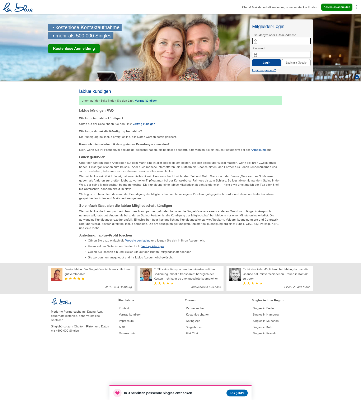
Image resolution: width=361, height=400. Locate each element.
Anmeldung (258, 149)
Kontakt (124, 308)
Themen (190, 300)
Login (266, 62)
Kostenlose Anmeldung (74, 48)
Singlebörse (194, 327)
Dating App (193, 320)
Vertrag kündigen (146, 100)
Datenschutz (127, 333)
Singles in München (266, 320)
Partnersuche (195, 308)
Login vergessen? (264, 70)
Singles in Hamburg (266, 314)
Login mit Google (296, 62)
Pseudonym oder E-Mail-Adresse (274, 35)
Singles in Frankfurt (265, 333)
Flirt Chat (192, 333)
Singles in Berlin (263, 308)
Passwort (259, 48)
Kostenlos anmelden (337, 7)
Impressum (126, 320)
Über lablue (126, 300)
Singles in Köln (262, 327)
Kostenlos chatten (198, 314)
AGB (122, 327)
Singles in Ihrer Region (268, 300)
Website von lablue (137, 240)
